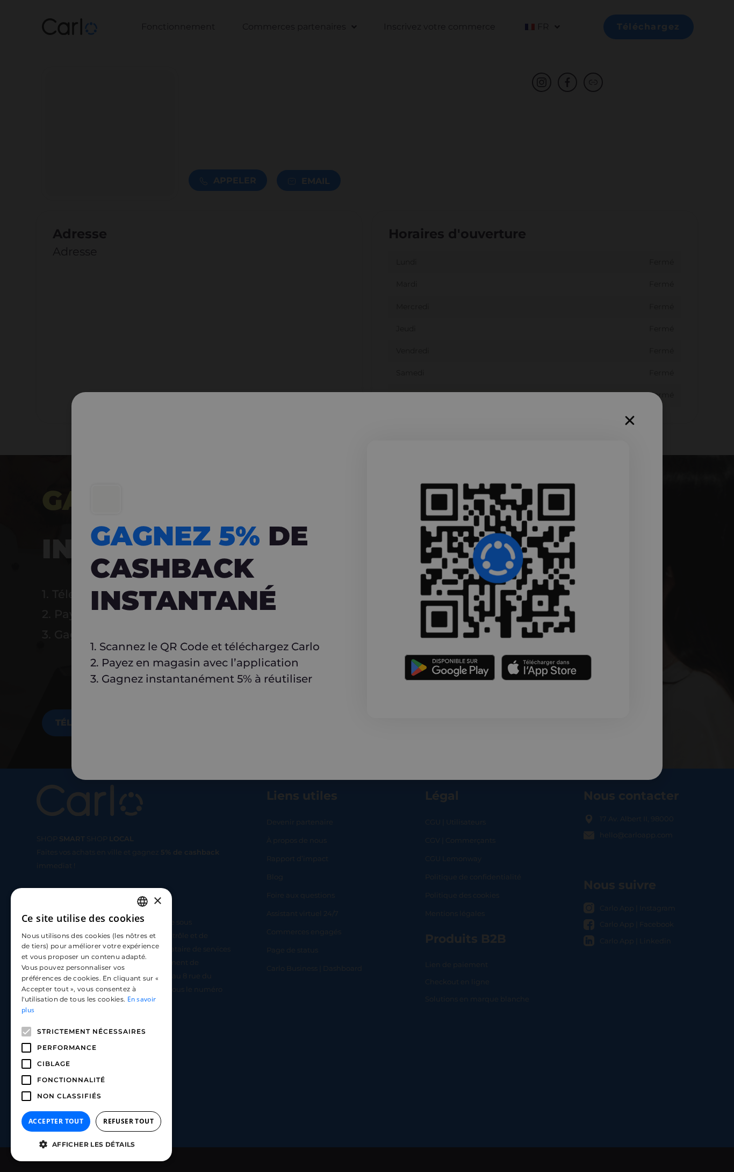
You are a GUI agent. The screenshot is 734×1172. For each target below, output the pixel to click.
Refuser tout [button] (128, 1121)
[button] (91, 1144)
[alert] (367, 586)
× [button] (157, 901)
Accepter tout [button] (55, 1121)
